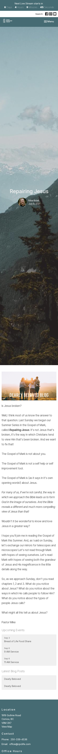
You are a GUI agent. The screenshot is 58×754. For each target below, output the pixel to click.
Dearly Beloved (12, 678)
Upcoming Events (13, 630)
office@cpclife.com (20, 744)
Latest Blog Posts (13, 671)
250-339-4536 (19, 739)
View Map (7, 726)
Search (39, 14)
